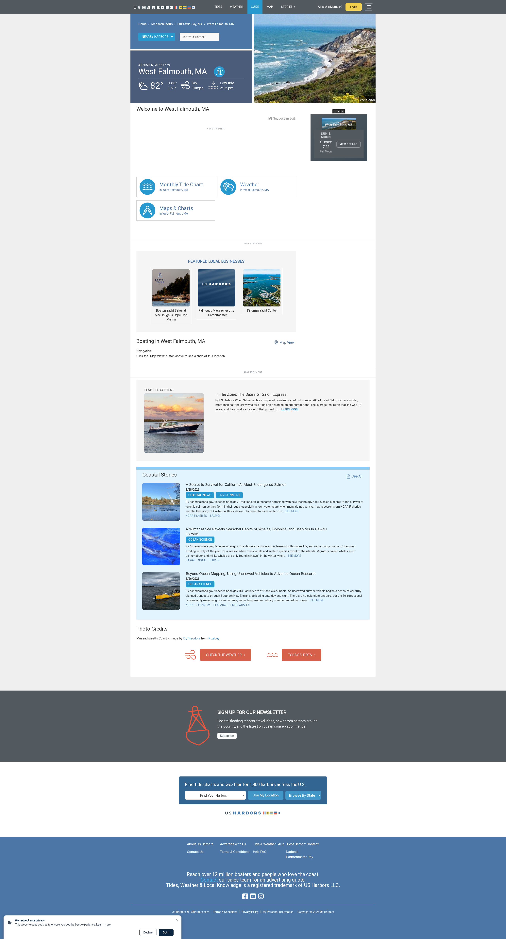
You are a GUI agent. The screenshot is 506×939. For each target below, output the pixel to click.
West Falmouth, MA (220, 24)
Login (353, 7)
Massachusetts (162, 24)
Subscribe (227, 736)
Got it (166, 932)
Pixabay (213, 638)
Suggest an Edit (284, 118)
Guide (255, 6)
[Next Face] (342, 111)
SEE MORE (292, 511)
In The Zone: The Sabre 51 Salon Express (251, 394)
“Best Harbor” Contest (302, 844)
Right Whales (240, 604)
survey (214, 560)
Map (270, 6)
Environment (229, 495)
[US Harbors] (164, 7)
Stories (287, 6)
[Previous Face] (335, 111)
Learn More (289, 409)
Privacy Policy (250, 911)
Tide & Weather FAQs (268, 844)
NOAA (202, 560)
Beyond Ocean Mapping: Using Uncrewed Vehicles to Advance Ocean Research (251, 573)
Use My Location (266, 795)
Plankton (203, 604)
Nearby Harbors (155, 37)
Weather (236, 6)
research (220, 604)
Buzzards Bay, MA (189, 24)
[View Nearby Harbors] (219, 71)
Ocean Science (200, 539)
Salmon (215, 515)
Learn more (103, 924)
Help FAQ (259, 852)
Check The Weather (224, 655)
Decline (148, 932)
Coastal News (199, 495)
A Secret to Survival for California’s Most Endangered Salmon (236, 484)
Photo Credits (367, 99)
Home (142, 24)
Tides (218, 6)
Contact (209, 880)
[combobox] (199, 37)
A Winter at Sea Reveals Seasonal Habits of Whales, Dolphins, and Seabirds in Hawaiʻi (256, 529)
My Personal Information (278, 911)
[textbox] (199, 37)
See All (357, 476)
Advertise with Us (233, 844)
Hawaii (190, 560)
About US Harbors (200, 844)
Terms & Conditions (234, 852)
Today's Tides (300, 655)
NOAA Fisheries (196, 515)
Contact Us (195, 852)
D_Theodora (191, 638)
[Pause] (338, 111)
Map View (287, 342)
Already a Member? (330, 6)
